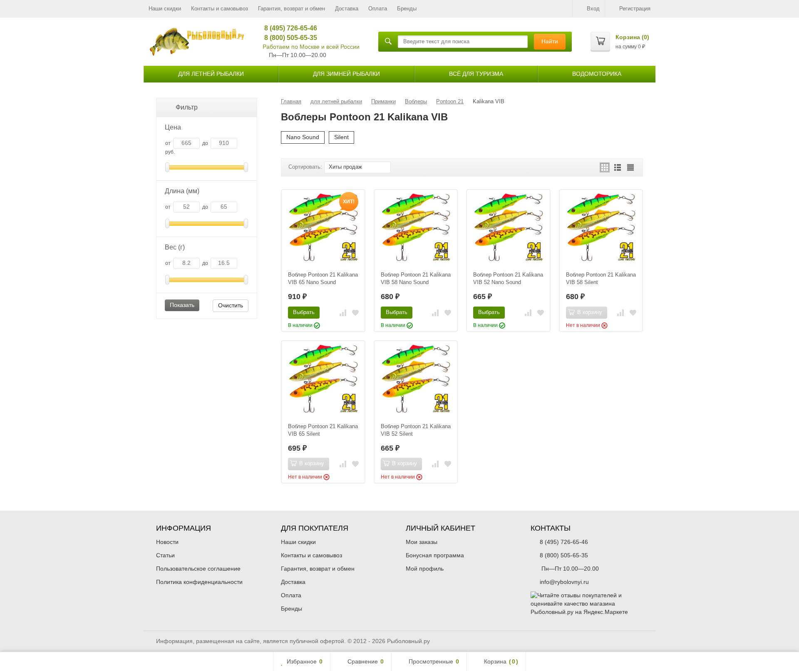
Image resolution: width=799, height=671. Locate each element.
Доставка (346, 8)
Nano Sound (302, 137)
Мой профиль (425, 568)
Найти (549, 41)
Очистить (230, 305)
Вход (593, 8)
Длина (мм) (182, 191)
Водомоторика (596, 73)
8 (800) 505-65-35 (287, 37)
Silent (341, 137)
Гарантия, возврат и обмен (291, 8)
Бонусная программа (435, 555)
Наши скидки (165, 8)
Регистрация (634, 8)
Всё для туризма (476, 73)
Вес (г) (175, 247)
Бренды (407, 8)
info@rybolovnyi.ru (564, 582)
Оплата (377, 8)
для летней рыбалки (211, 73)
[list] (618, 167)
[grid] (605, 167)
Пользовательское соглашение (198, 568)
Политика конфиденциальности (199, 582)
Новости (167, 542)
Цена (173, 127)
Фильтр (187, 107)
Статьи (165, 555)
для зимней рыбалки (346, 73)
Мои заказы (421, 542)
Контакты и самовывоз (219, 8)
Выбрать (304, 312)
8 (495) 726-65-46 (287, 28)
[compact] (630, 167)
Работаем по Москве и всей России (311, 46)
